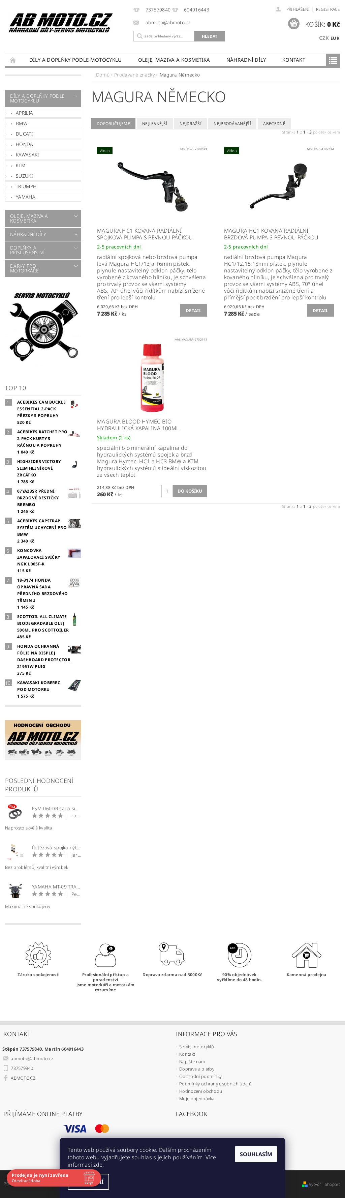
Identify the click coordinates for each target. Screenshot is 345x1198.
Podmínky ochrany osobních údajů (215, 1084)
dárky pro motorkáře (24, 268)
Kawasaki (27, 154)
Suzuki (24, 176)
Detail (193, 311)
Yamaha (25, 197)
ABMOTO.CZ (23, 1078)
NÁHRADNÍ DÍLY (246, 59)
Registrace (328, 9)
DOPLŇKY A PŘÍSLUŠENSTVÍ (27, 250)
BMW (22, 123)
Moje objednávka (197, 1098)
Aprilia (24, 113)
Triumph (26, 186)
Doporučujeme (113, 123)
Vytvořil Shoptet (324, 1184)
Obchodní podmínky (200, 1076)
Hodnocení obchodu (200, 1091)
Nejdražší (190, 123)
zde (97, 1164)
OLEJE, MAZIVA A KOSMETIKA (174, 59)
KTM (20, 165)
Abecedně (274, 123)
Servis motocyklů (196, 1047)
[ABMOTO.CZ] (60, 23)
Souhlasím (256, 1154)
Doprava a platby (196, 1069)
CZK (324, 37)
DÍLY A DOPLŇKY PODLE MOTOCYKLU (75, 59)
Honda (24, 144)
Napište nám (192, 1061)
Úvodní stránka (13, 60)
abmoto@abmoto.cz (32, 1058)
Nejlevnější (154, 123)
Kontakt (293, 59)
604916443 (196, 10)
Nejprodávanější (232, 123)
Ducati (24, 133)
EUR (335, 38)
